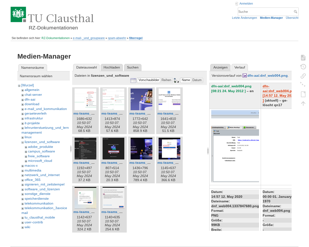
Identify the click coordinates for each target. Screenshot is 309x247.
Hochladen (112, 67)
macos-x (31, 165)
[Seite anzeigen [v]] (303, 57)
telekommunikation (39, 203)
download (32, 104)
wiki (27, 227)
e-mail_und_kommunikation (46, 109)
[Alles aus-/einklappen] (303, 84)
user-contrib (34, 222)
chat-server (33, 94)
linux (28, 137)
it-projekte (32, 123)
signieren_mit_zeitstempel (44, 184)
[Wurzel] (27, 85)
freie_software (39, 156)
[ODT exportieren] (303, 94)
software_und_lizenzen (42, 189)
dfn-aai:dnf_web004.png (267, 75)
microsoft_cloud (40, 161)
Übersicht (292, 18)
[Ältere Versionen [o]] (303, 66)
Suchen (133, 67)
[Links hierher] (303, 75)
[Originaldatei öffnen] (235, 146)
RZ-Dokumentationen (56, 38)
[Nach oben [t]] (303, 103)
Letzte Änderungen (244, 18)
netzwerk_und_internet (42, 175)
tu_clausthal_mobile (40, 217)
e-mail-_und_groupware (89, 38)
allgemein (32, 90)
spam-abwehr (117, 38)
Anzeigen (220, 67)
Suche (296, 11)
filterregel (135, 38)
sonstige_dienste (37, 194)
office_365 (33, 180)
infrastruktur (34, 118)
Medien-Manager (271, 18)
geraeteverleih (36, 113)
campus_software (41, 151)
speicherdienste (37, 198)
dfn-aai (30, 99)
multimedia (33, 170)
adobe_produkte (40, 147)
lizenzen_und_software (42, 142)
